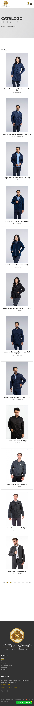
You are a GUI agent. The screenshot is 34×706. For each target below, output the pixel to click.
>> (29, 582)
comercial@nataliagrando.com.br (10, 687)
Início (2, 658)
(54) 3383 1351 (5, 685)
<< (5, 582)
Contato (3, 669)
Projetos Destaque (6, 665)
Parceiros (4, 667)
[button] (24, 702)
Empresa (3, 661)
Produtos (3, 663)
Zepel (26, 699)
